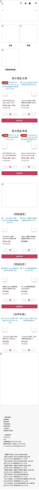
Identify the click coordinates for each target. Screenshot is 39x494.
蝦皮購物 (6, 419)
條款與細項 (6, 424)
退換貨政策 (6, 426)
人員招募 (6, 428)
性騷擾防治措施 (8, 431)
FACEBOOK (6, 437)
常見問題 (6, 422)
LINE (4, 439)
